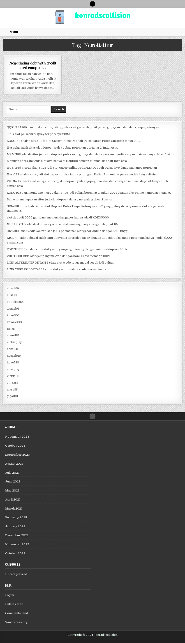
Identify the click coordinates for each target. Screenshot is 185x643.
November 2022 (17, 544)
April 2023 (13, 499)
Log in (9, 595)
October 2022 (15, 553)
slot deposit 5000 (19, 217)
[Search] (92, 4)
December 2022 (17, 535)
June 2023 (13, 481)
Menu (14, 32)
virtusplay (36, 134)
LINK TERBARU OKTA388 (25, 269)
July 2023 (12, 472)
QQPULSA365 (17, 127)
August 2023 (14, 463)
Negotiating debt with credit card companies (32, 65)
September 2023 (17, 454)
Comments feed (16, 613)
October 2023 (15, 445)
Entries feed (14, 604)
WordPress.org (16, 622)
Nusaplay (14, 147)
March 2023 (14, 508)
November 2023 (17, 436)
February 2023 (16, 517)
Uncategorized (16, 574)
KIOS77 (12, 237)
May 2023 (12, 490)
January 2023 (15, 526)
